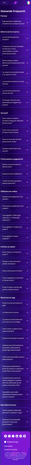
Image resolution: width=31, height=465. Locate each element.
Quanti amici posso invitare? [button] (12, 271)
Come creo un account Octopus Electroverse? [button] (10, 131)
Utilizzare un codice (9, 191)
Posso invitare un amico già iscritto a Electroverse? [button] (12, 288)
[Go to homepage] (15, 3)
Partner (4, 16)
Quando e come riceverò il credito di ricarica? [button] (11, 262)
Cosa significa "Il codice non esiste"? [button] (12, 228)
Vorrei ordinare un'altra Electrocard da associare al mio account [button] (13, 63)
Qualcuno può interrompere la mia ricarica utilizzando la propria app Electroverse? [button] (12, 347)
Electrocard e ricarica (10, 32)
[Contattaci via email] (5, 436)
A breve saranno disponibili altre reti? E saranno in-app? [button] (12, 411)
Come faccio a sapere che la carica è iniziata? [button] (12, 330)
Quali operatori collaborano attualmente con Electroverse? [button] (13, 22)
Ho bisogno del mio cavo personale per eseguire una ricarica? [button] (11, 102)
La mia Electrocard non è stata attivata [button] (13, 83)
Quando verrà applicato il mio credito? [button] (12, 198)
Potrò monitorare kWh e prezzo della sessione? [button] (13, 358)
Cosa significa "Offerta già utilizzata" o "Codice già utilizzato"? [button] (11, 217)
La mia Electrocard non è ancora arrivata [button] (11, 92)
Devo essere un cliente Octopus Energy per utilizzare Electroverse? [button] (12, 120)
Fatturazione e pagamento (12, 159)
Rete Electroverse (8, 405)
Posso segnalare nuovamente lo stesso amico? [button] (12, 279)
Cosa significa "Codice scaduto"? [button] (10, 237)
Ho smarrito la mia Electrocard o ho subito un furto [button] (13, 73)
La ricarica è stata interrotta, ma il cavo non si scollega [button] (12, 321)
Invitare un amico (8, 247)
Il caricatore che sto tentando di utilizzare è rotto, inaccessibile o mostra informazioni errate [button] (12, 50)
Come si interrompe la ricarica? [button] (13, 338)
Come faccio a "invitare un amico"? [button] (11, 253)
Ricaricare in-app (8, 298)
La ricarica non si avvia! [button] (10, 312)
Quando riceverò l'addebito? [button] (12, 174)
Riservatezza (8, 446)
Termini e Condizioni (10, 449)
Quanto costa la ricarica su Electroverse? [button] (11, 165)
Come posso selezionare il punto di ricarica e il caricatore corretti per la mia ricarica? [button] (13, 368)
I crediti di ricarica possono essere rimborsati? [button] (11, 182)
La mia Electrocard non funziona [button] (10, 38)
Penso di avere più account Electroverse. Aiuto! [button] (11, 140)
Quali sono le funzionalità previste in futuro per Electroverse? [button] (11, 422)
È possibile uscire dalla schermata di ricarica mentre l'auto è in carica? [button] (12, 394)
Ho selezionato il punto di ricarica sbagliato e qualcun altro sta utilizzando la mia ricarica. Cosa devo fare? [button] (12, 381)
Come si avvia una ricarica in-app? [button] (12, 304)
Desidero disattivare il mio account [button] (11, 150)
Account (4, 113)
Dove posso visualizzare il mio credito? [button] (13, 207)
